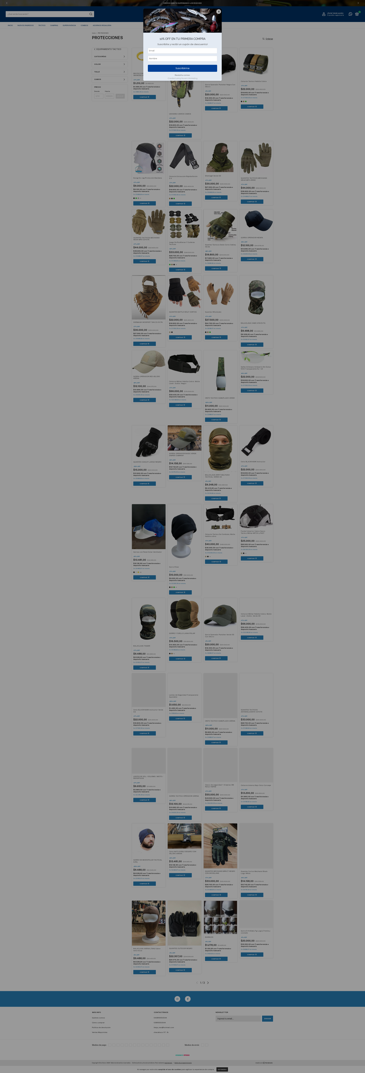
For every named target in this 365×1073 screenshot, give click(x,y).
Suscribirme (182, 68)
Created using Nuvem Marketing (182, 78)
